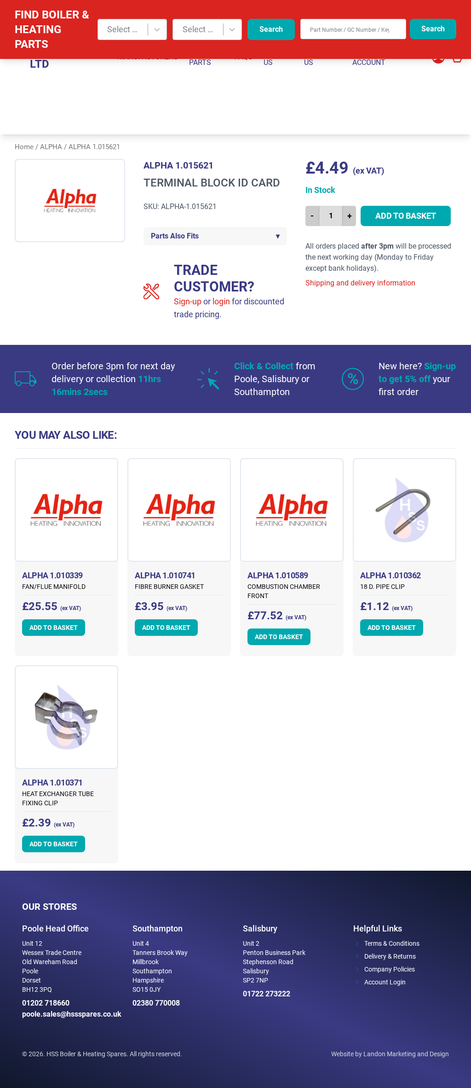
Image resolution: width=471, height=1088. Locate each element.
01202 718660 (45, 1003)
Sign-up (187, 301)
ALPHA (51, 147)
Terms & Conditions (391, 943)
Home (24, 147)
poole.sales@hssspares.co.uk (70, 1014)
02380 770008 (156, 1003)
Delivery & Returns (390, 956)
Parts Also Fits (215, 236)
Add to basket (405, 216)
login (221, 301)
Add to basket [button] (53, 627)
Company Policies (389, 969)
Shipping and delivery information (360, 283)
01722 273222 (266, 993)
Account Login (385, 982)
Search (271, 29)
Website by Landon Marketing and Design (390, 1054)
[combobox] (132, 29)
